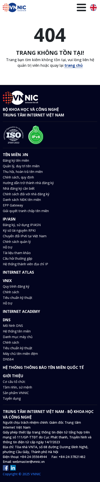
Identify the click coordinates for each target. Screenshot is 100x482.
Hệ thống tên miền (17, 331)
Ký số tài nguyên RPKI (19, 230)
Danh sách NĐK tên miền (22, 199)
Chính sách (11, 292)
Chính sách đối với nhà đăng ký (26, 194)
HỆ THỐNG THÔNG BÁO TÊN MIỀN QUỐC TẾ (43, 367)
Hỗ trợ (7, 247)
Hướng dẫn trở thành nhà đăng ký (28, 183)
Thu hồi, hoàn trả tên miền (23, 171)
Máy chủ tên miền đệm (20, 353)
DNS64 (8, 359)
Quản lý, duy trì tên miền (21, 166)
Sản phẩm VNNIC (16, 393)
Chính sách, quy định (18, 177)
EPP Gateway (13, 205)
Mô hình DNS (13, 325)
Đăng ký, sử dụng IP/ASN (22, 225)
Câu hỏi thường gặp (17, 258)
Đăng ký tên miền (16, 160)
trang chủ (73, 65)
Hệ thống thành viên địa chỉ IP (25, 264)
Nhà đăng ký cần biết (19, 188)
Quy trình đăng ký (16, 286)
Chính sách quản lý (17, 241)
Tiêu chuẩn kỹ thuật (17, 297)
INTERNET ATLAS (18, 272)
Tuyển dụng (12, 398)
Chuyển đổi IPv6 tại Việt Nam (25, 236)
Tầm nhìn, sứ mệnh (17, 387)
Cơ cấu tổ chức (14, 381)
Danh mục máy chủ (18, 337)
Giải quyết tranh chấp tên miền (26, 211)
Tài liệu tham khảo (17, 253)
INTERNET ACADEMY (21, 311)
